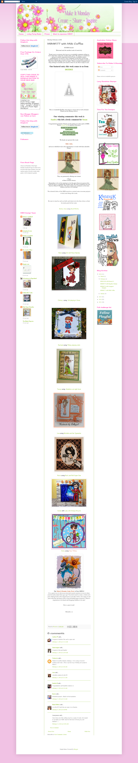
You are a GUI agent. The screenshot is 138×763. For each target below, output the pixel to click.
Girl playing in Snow (74, 300)
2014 (100, 274)
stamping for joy (27, 231)
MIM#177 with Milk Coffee (107, 290)
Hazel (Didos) (56, 704)
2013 (100, 297)
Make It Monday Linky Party (65, 591)
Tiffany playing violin (73, 345)
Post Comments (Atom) (60, 734)
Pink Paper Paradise (28, 307)
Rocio (59, 475)
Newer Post (51, 731)
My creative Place (27, 250)
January (102, 293)
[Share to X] (72, 627)
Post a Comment (54, 727)
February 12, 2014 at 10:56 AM (60, 724)
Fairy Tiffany (73, 551)
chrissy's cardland (28, 217)
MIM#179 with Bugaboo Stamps (108, 284)
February (102, 279)
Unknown (55, 658)
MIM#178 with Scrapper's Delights (107, 287)
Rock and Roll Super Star (73, 475)
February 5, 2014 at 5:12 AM (59, 699)
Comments (102, 70)
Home (21, 34)
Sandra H (55, 683)
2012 (100, 299)
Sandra (54, 119)
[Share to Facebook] (74, 627)
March (102, 276)
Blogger (76, 749)
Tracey (59, 389)
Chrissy (60, 300)
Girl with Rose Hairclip (73, 253)
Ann (53, 672)
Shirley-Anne (63, 209)
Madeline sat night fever (73, 389)
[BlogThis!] (70, 627)
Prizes (47, 34)
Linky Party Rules (34, 34)
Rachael (60, 345)
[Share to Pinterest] (76, 627)
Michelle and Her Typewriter (72, 433)
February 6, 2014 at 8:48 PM (59, 709)
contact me (64, 125)
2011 (100, 302)
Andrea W (55, 637)
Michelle (55, 626)
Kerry (63, 551)
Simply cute (26, 264)
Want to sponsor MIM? (63, 34)
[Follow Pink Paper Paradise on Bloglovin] (29, 47)
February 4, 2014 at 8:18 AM (59, 688)
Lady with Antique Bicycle (73, 511)
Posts (101, 67)
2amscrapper (56, 647)
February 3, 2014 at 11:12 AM (60, 642)
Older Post (87, 731)
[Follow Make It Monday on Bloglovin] (29, 128)
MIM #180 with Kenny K (107, 281)
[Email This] (68, 627)
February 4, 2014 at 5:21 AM (59, 677)
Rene (60, 253)
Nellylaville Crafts (28, 293)
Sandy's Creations (28, 235)
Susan (84, 119)
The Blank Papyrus (28, 321)
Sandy (59, 511)
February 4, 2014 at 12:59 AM (60, 652)
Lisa (58, 433)
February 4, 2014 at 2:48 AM (59, 667)
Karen (54, 694)
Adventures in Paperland (30, 278)
